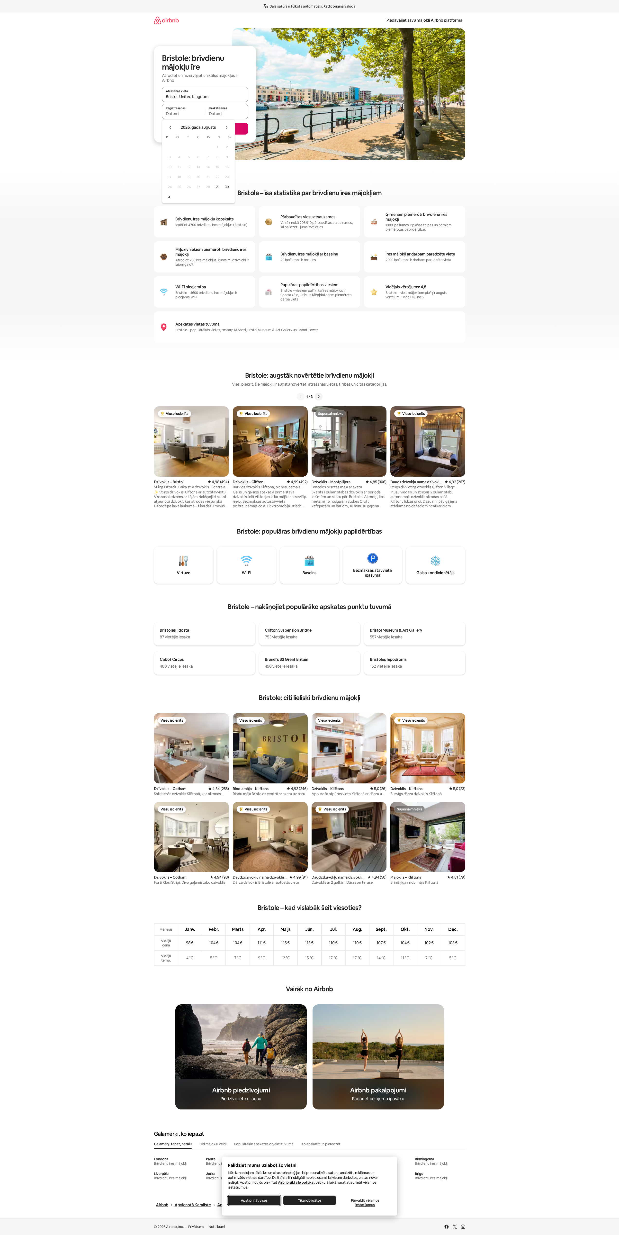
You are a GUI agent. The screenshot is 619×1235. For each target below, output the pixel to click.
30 (227, 187)
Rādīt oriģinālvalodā (339, 6)
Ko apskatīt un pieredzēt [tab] (321, 1144)
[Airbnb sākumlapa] (166, 20)
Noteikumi (217, 1227)
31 (169, 197)
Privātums (196, 1227)
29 (217, 187)
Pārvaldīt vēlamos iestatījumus (365, 1202)
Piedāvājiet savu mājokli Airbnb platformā (424, 20)
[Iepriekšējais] (301, 396)
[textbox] (183, 114)
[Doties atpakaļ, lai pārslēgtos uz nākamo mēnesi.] (226, 127)
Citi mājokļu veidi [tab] (212, 1144)
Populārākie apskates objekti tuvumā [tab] (264, 1144)
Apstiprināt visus (254, 1200)
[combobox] (205, 97)
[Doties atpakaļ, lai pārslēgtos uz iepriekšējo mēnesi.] (170, 127)
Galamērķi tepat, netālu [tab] (173, 1144)
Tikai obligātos (309, 1200)
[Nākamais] (319, 396)
